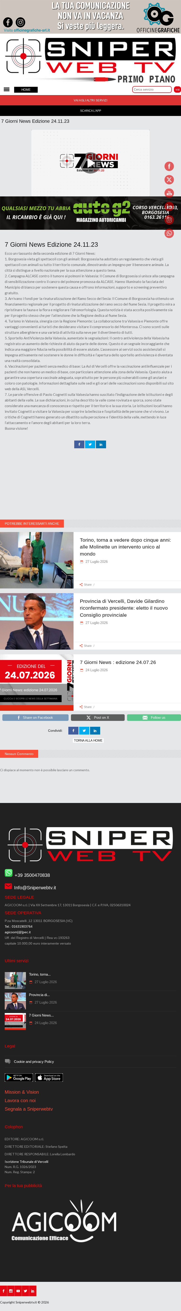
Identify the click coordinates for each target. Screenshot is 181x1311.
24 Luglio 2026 (96, 670)
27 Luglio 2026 (96, 562)
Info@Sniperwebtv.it (35, 887)
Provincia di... (39, 995)
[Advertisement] (90, 484)
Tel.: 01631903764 (19, 926)
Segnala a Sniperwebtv (29, 1109)
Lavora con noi (20, 1100)
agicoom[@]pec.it (18, 932)
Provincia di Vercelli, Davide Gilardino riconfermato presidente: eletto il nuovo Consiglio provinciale (124, 608)
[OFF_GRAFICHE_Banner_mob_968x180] (90, 32)
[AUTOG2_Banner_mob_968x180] (90, 228)
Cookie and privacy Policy (34, 1062)
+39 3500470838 (32, 875)
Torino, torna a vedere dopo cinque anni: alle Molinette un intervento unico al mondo (125, 546)
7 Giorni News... (41, 1015)
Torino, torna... (40, 974)
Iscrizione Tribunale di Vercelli (26, 1162)
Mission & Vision (22, 1092)
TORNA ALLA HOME (88, 740)
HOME (26, 89)
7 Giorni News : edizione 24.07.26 (118, 662)
